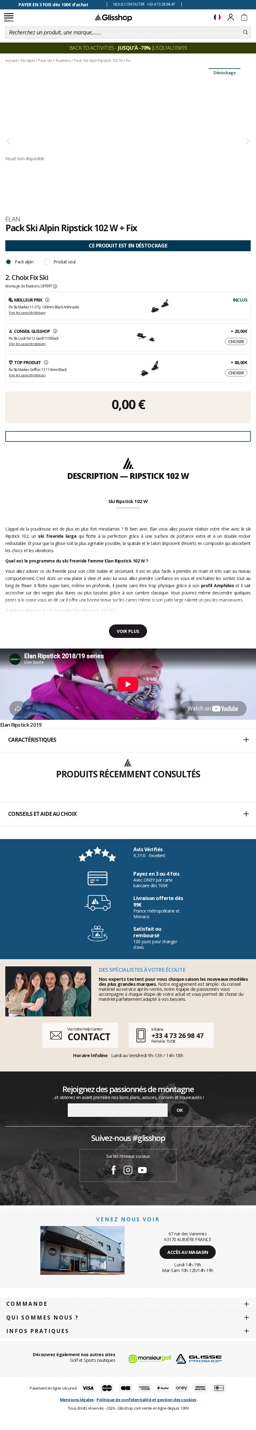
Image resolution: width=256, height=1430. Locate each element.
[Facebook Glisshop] (113, 1171)
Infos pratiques (37, 1331)
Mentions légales (77, 1399)
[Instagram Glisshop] (128, 1171)
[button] (128, 740)
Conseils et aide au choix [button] (42, 813)
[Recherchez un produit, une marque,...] (245, 32)
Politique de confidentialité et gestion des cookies (146, 1399)
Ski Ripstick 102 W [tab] (128, 501)
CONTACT (88, 1036)
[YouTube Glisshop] (142, 1171)
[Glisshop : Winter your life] (113, 17)
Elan (12, 219)
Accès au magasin (187, 1252)
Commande (27, 1303)
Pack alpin (24, 262)
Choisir (236, 341)
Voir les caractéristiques (27, 312)
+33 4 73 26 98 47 (177, 1035)
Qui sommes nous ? (42, 1317)
